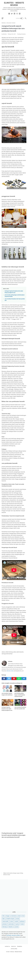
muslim (16, 921)
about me (13, 946)
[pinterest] (13, 678)
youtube (16, 926)
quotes (17, 924)
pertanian (4, 924)
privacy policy (14, 948)
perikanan (22, 921)
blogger (8, 915)
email (19, 915)
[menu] (3, 18)
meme (11, 921)
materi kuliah (5, 921)
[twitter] (9, 678)
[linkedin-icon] (14, 14)
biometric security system (13, 935)
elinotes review (10, 670)
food (23, 915)
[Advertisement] (14, 771)
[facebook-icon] (9, 14)
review (22, 924)
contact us (7, 946)
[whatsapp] (19, 678)
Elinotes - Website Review (14, 4)
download (13, 915)
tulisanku (10, 926)
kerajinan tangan (10, 918)
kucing (17, 918)
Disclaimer (19, 946)
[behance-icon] (19, 14)
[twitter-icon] (12, 14)
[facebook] (4, 678)
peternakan (11, 924)
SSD (3, 915)
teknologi (4, 926)
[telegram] (23, 678)
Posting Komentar (21, 34)
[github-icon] (17, 14)
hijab (3, 918)
